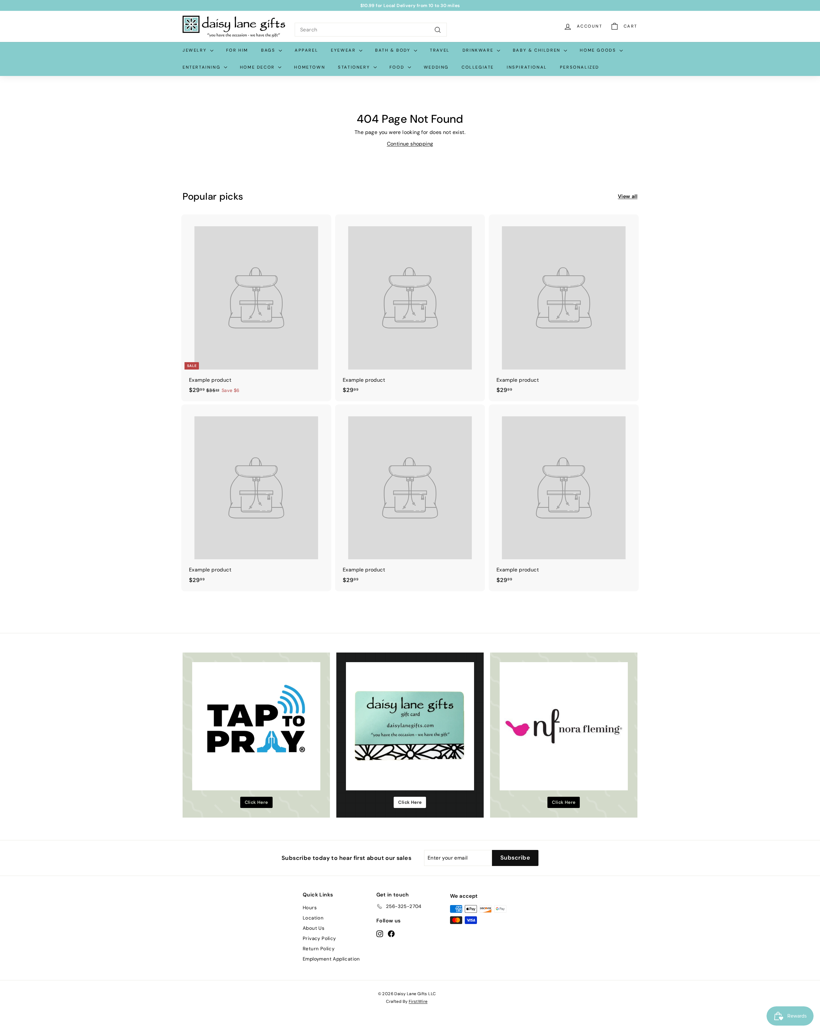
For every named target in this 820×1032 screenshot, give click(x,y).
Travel (440, 50)
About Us (313, 928)
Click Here (256, 802)
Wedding (436, 67)
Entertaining (202, 67)
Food (398, 67)
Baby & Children (537, 50)
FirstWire (418, 1001)
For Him (237, 50)
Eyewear (344, 50)
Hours (310, 907)
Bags (269, 50)
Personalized (579, 67)
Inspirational (527, 67)
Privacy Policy (319, 938)
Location (313, 918)
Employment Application (331, 959)
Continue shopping (410, 143)
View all (627, 196)
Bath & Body (393, 50)
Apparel (306, 50)
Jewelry (196, 50)
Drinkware (479, 50)
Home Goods (599, 50)
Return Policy (318, 948)
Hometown (309, 67)
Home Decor (258, 67)
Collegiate (478, 67)
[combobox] (371, 30)
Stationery (355, 67)
